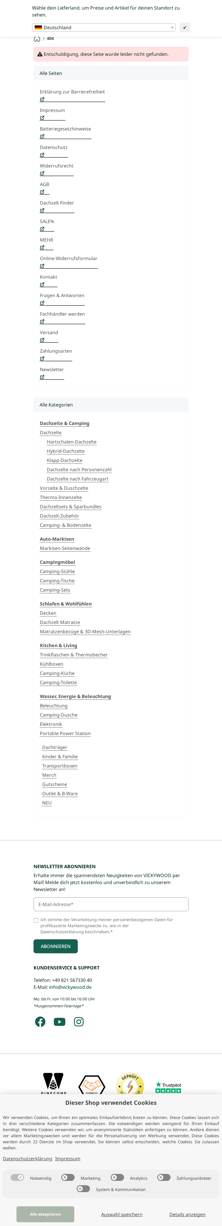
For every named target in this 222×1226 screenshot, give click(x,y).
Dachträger (54, 747)
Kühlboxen (51, 664)
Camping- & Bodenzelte (65, 525)
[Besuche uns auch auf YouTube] (59, 1022)
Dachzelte (51, 432)
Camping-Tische (57, 580)
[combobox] (103, 27)
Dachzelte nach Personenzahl (79, 469)
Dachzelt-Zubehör (59, 516)
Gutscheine (54, 784)
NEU (47, 803)
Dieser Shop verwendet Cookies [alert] (111, 1103)
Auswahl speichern (122, 1214)
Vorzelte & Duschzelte (64, 488)
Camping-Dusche (58, 715)
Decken (48, 613)
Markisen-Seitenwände (65, 548)
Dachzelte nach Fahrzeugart (77, 479)
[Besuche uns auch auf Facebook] (40, 1022)
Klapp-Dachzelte (64, 460)
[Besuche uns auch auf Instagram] (79, 1022)
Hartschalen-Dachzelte (72, 442)
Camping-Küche (57, 673)
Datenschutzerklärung (27, 1158)
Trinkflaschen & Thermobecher (74, 654)
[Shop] (37, 38)
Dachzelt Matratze (60, 622)
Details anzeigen (187, 1214)
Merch (49, 775)
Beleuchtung (54, 705)
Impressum (67, 1158)
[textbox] (103, 27)
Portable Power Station (65, 733)
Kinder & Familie (60, 756)
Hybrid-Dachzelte (66, 451)
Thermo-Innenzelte (61, 497)
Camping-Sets (55, 590)
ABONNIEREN (56, 946)
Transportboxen (59, 766)
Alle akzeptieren (45, 1214)
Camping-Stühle (57, 571)
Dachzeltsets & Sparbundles (70, 506)
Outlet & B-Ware (60, 793)
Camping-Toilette (58, 682)
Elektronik (51, 724)
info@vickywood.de (70, 987)
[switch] (17, 1177)
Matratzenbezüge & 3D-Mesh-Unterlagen (85, 631)
